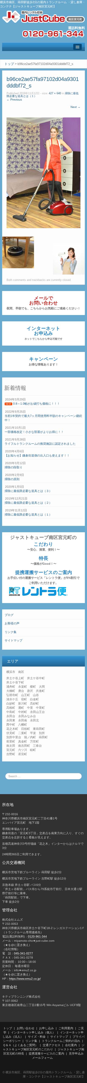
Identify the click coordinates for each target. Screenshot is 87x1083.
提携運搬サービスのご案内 (43, 577)
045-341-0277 (23, 953)
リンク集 (10, 632)
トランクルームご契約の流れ (61, 1041)
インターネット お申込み (43, 333)
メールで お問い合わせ (43, 302)
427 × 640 (55, 93)
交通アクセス (51, 1045)
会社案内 (71, 1045)
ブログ (9, 615)
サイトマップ (13, 640)
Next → (75, 107)
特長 (43, 560)
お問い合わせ (25, 1028)
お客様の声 (12, 623)
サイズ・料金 (37, 1036)
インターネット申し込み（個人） (33, 1032)
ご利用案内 (65, 1028)
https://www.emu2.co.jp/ (25, 978)
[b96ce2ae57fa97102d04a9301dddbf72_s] (43, 172)
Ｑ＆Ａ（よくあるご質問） (20, 1045)
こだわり (43, 546)
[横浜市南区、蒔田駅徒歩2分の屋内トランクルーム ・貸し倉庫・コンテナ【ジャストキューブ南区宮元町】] (43, 16)
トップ (7, 1028)
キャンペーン (43, 361)
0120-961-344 (37, 936)
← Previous (14, 99)
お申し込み (46, 1028)
